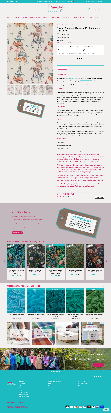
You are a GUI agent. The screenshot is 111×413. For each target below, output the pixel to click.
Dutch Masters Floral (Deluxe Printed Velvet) (95, 271)
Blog (49, 383)
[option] (30, 54)
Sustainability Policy (83, 383)
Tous (102, 242)
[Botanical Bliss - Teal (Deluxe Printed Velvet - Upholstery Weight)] (16, 256)
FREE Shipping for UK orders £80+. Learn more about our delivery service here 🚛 (55, 1)
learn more (98, 364)
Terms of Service (23, 392)
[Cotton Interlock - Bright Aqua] (16, 300)
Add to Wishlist (62, 68)
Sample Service (23, 390)
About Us (21, 381)
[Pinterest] (16, 1)
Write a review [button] (99, 197)
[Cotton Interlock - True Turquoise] (36, 300)
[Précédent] (4, 261)
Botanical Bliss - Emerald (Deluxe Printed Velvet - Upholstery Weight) (55, 272)
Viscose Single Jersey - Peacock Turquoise (55, 315)
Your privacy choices (24, 396)
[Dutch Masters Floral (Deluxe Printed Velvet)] (95, 256)
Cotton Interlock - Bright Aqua (16, 314)
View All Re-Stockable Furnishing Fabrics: (26, 241)
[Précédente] (9, 53)
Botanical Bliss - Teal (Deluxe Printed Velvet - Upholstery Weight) (16, 272)
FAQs (20, 385)
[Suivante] (51, 53)
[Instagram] (9, 1)
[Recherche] (95, 9)
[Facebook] (7, 1)
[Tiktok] (14, 1)
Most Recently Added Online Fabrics (23, 286)
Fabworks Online (61, 24)
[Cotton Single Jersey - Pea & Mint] (95, 300)
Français (99, 1)
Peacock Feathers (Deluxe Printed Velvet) (75, 271)
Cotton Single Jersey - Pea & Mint (94, 314)
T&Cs (79, 385)
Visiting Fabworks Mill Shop (55, 381)
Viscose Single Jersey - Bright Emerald (75, 315)
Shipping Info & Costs (24, 388)
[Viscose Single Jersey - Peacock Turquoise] (55, 300)
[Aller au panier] (102, 9)
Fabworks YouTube (53, 385)
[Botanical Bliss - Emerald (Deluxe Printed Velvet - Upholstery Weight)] (55, 256)
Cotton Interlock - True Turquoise (36, 314)
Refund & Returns (23, 394)
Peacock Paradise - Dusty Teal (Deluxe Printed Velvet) (36, 271)
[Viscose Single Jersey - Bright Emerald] (75, 300)
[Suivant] (106, 261)
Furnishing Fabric (70, 24)
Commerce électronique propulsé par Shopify (17, 407)
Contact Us (22, 383)
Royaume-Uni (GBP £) (90, 1)
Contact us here (17, 232)
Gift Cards (50, 388)
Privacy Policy (81, 381)
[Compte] (99, 9)
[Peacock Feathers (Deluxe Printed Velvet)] (75, 256)
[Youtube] (12, 1)
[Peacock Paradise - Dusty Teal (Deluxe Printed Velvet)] (36, 256)
